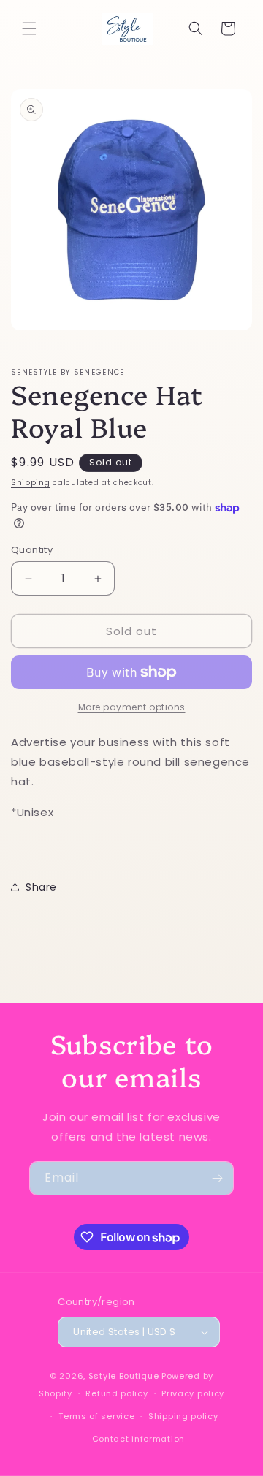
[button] (29, 28)
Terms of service (96, 1416)
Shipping (30, 482)
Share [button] (41, 887)
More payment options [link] (132, 707)
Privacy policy (192, 1393)
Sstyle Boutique (123, 1376)
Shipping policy (183, 1416)
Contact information (138, 1439)
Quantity (32, 550)
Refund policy (116, 1393)
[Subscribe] (217, 1178)
